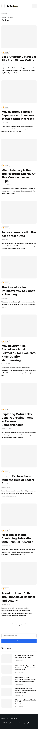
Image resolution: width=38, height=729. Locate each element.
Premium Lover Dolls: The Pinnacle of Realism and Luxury (18, 597)
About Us (14, 718)
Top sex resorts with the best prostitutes (18, 234)
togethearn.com (31, 723)
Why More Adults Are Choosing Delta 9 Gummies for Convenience (25, 702)
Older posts (19, 625)
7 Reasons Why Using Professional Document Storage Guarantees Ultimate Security (25, 679)
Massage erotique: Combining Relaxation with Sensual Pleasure (17, 538)
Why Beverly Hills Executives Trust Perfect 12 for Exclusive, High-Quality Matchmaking (18, 353)
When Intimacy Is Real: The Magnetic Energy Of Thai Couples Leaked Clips (18, 175)
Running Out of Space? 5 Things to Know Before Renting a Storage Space (25, 690)
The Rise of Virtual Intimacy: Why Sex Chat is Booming (18, 291)
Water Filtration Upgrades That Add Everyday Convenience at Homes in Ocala (25, 668)
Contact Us (4, 718)
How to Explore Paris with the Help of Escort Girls (17, 480)
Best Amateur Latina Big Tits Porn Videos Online (18, 58)
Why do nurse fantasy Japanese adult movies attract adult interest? (17, 115)
